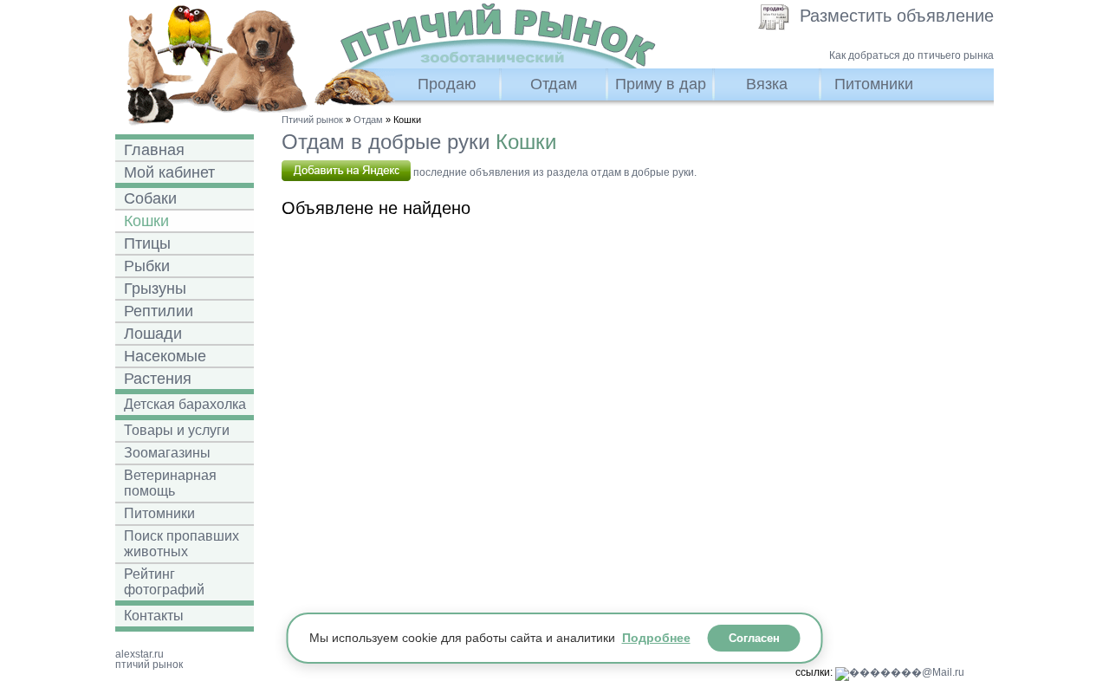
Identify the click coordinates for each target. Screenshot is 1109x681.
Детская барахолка (185, 404)
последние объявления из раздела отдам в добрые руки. (554, 172)
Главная (154, 150)
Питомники (873, 84)
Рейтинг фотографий (164, 582)
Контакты (154, 615)
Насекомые (165, 356)
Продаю (447, 84)
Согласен (754, 638)
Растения (157, 378)
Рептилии (158, 311)
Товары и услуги (177, 430)
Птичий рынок (312, 119)
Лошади (153, 333)
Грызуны (155, 288)
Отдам (553, 84)
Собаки (150, 198)
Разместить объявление (897, 15)
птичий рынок (149, 664)
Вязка (767, 84)
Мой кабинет (169, 172)
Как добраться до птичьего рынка (911, 55)
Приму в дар (660, 84)
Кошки (146, 221)
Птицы (147, 243)
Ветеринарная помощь (170, 483)
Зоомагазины (167, 452)
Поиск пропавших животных (181, 544)
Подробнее (656, 638)
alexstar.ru (139, 654)
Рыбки (147, 266)
